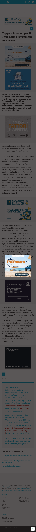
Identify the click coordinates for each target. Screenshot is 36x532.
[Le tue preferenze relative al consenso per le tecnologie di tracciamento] (33, 529)
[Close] (31, 255)
